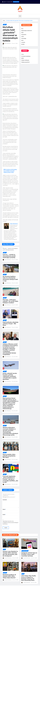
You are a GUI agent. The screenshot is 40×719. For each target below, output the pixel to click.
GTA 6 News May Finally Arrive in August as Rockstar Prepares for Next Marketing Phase (28, 578)
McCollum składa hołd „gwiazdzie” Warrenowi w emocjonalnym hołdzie (19, 20)
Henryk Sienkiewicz (8, 557)
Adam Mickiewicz (8, 43)
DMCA (22, 58)
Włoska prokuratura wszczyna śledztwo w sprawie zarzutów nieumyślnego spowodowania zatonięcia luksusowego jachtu (10, 431)
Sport (22, 40)
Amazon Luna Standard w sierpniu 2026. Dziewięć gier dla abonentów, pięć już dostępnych (10, 554)
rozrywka (23, 42)
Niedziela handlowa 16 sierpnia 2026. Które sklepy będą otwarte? (9, 576)
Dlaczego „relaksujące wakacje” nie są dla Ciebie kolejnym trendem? (10, 301)
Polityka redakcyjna (25, 60)
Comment (5, 499)
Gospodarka (23, 34)
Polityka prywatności (25, 62)
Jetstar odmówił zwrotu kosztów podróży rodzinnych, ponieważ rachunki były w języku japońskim (10, 376)
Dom (22, 28)
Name (4, 509)
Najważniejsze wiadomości (26, 30)
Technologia (23, 38)
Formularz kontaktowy (25, 56)
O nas (22, 54)
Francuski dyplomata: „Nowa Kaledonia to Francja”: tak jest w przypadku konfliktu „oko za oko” (10, 479)
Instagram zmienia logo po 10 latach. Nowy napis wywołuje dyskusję (29, 554)
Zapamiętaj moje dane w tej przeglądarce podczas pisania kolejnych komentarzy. (10, 523)
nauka (22, 36)
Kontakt (22, 44)
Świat (22, 32)
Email (4, 514)
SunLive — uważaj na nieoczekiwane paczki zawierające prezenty (9, 256)
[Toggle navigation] (20, 16)
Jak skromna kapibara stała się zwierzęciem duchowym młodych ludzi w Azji (10, 279)
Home (4, 20)
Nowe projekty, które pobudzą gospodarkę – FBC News (9, 456)
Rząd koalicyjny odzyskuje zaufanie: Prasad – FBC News (10, 323)
